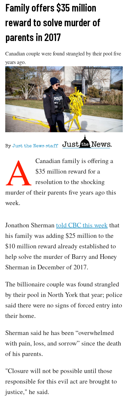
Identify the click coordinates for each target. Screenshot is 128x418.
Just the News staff (35, 146)
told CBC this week (82, 224)
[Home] (87, 143)
